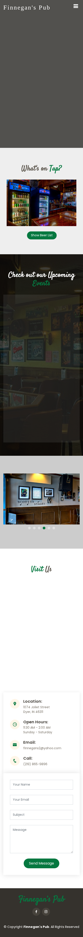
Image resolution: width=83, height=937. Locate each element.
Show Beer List (42, 235)
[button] (29, 528)
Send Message (41, 863)
